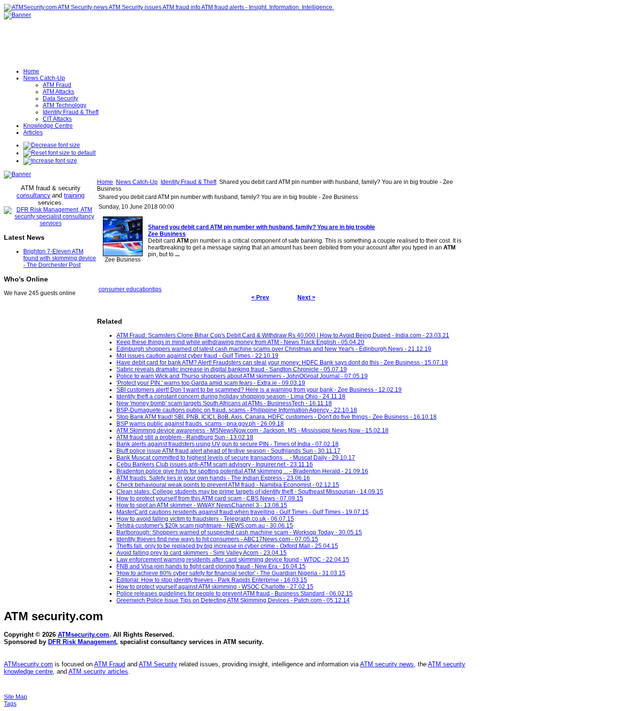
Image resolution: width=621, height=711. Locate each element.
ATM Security (158, 664)
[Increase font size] (50, 160)
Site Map (15, 697)
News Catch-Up (137, 182)
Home (105, 182)
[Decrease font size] (51, 145)
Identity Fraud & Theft (188, 182)
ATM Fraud (109, 664)
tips (157, 289)
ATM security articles (98, 671)
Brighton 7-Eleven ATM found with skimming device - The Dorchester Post (59, 258)
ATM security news (387, 664)
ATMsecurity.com (83, 634)
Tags (10, 703)
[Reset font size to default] (59, 152)
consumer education (125, 289)
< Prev (260, 297)
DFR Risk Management (82, 641)
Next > (306, 297)
